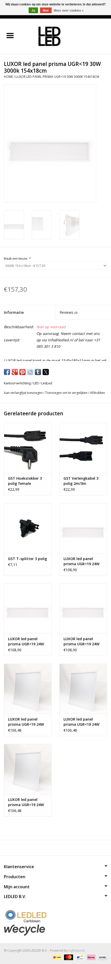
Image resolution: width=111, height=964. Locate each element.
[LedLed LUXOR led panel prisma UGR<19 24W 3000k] (83, 528)
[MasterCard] (68, 957)
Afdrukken (97, 393)
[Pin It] (22, 372)
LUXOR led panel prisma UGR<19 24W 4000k (26, 641)
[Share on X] (46, 372)
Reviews (68, 312)
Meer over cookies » (69, 10)
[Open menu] (10, 35)
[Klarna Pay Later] (90, 957)
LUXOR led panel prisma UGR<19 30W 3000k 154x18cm (57, 76)
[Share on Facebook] (7, 372)
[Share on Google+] (15, 372)
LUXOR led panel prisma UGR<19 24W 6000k (81, 641)
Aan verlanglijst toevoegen (23, 393)
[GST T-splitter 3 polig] (28, 528)
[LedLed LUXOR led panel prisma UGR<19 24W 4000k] (28, 608)
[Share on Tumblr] (38, 372)
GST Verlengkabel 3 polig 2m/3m (81, 481)
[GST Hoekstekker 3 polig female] (28, 448)
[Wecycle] (55, 930)
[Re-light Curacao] (55, 916)
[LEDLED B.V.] (65, 35)
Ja (33, 10)
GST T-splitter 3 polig (27, 558)
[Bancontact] (79, 957)
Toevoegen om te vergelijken (66, 393)
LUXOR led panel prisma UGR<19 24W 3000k (81, 561)
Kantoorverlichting (17, 383)
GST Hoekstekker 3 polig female (25, 481)
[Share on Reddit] (30, 372)
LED (36, 383)
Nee (46, 10)
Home (8, 76)
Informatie (14, 312)
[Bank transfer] (101, 957)
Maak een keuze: (17, 258)
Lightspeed (76, 950)
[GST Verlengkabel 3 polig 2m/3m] (83, 448)
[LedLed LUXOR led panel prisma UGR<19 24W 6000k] (83, 608)
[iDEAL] (56, 957)
